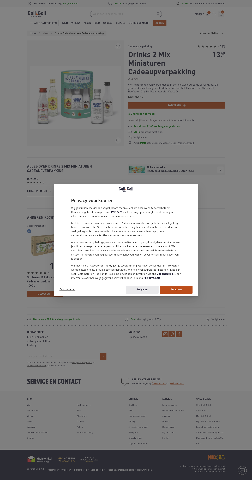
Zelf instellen (67, 289)
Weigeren (142, 289)
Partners (116, 212)
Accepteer (176, 289)
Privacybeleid (151, 278)
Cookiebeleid (165, 274)
